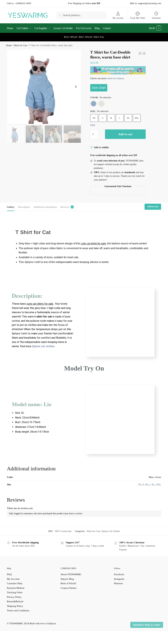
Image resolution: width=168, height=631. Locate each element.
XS (94, 118)
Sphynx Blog (67, 579)
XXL (137, 118)
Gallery (10, 207)
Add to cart (125, 134)
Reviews (65, 207)
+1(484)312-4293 (23, 3)
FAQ (9, 574)
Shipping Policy (15, 606)
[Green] (101, 103)
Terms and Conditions (18, 610)
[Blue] (93, 103)
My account (118, 18)
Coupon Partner (69, 588)
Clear (92, 125)
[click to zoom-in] (44, 87)
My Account (13, 579)
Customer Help (14, 583)
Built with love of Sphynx (43, 623)
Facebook (119, 574)
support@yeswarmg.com (149, 3)
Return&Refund (15, 601)
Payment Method (15, 588)
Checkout (156, 18)
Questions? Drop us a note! (146, 625)
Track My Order (137, 18)
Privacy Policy (14, 597)
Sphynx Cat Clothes (110, 531)
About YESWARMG (71, 574)
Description (24, 207)
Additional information (45, 207)
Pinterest (118, 583)
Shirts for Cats (20, 45)
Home (9, 45)
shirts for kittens (115, 78)
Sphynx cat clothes (43, 346)
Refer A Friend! (68, 583)
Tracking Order (14, 592)
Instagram (119, 579)
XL (128, 118)
